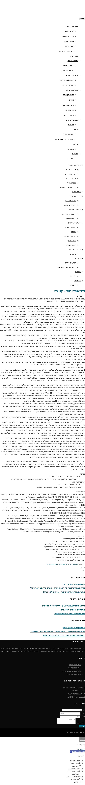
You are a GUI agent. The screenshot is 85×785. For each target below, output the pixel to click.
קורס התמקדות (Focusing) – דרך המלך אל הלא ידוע (63, 606)
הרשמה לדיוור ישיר (74, 674)
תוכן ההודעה (80, 723)
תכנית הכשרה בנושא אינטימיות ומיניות (69, 613)
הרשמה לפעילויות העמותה (71, 671)
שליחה (82, 726)
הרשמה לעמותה (75, 665)
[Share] (82, 744)
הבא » (83, 570)
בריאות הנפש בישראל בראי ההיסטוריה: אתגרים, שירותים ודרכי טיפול (57, 588)
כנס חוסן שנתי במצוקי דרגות (74, 584)
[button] (77, 751)
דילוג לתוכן (81, 749)
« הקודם (82, 567)
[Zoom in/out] (77, 744)
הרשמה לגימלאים (74, 668)
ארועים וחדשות (72, 564)
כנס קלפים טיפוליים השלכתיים (73, 610)
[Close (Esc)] (84, 744)
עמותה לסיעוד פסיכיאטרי (55, 564)
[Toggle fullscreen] (80, 744)
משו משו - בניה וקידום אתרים (76, 732)
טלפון (83, 713)
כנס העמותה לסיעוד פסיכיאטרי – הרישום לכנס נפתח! (64, 592)
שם (84, 710)
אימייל (83, 716)
